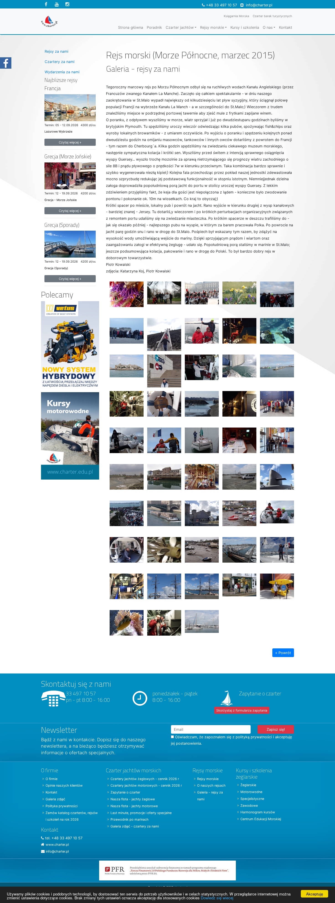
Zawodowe (249, 805)
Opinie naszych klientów (64, 785)
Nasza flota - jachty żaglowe (133, 799)
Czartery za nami (60, 61)
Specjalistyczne (252, 799)
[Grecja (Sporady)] (70, 243)
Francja (52, 88)
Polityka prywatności (61, 806)
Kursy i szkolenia (244, 27)
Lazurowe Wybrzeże (58, 131)
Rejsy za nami (56, 51)
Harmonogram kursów (257, 812)
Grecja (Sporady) (61, 225)
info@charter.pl (259, 5)
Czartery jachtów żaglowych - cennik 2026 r (145, 779)
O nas (268, 27)
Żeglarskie (248, 785)
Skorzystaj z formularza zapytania (241, 710)
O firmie (51, 779)
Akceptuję (314, 894)
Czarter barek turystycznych (272, 16)
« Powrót (283, 652)
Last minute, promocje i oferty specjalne (141, 813)
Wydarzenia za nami (62, 72)
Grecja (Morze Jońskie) (67, 156)
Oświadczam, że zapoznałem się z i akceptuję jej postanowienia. (231, 740)
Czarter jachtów (180, 27)
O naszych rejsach (211, 785)
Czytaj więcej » (70, 142)
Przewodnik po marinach (130, 819)
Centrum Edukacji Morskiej (260, 819)
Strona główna (130, 27)
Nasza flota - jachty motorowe (134, 806)
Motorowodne (251, 792)
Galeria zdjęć (55, 799)
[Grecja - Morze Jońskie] (70, 175)
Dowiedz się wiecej (217, 897)
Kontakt (285, 27)
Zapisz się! (276, 729)
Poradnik (154, 27)
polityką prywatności (254, 737)
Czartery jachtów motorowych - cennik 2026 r (146, 785)
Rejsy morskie (212, 27)
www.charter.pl (57, 844)
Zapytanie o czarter (125, 792)
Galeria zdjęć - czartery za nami (135, 826)
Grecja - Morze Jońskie (60, 200)
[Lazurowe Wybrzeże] (70, 107)
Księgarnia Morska (236, 16)
